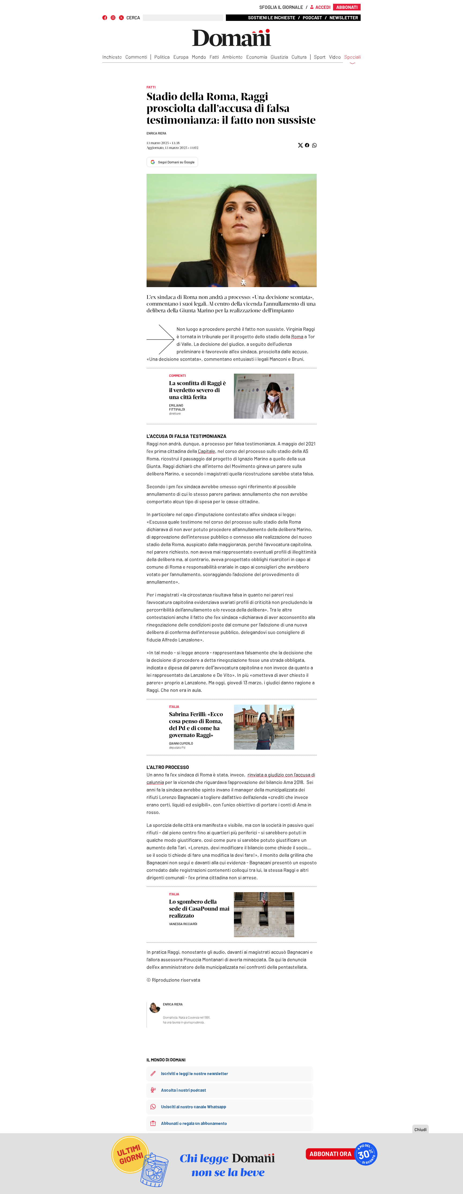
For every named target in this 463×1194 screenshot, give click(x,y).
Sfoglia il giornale (281, 7)
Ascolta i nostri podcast (183, 1089)
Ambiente (232, 57)
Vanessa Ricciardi (183, 924)
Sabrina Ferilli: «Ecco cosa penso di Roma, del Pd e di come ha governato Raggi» (196, 724)
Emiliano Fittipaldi (177, 407)
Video (335, 57)
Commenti (136, 57)
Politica (162, 57)
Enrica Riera (156, 133)
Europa (180, 57)
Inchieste (112, 57)
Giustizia (279, 57)
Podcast (312, 17)
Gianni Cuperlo (181, 743)
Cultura (299, 57)
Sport (320, 57)
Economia (256, 57)
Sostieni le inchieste (271, 17)
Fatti (214, 57)
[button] (300, 145)
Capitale (206, 451)
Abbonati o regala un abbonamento (194, 1123)
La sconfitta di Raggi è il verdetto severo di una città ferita (197, 390)
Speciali (352, 57)
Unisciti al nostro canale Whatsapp (193, 1106)
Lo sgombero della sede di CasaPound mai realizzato (199, 908)
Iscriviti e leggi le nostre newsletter (194, 1073)
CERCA (133, 17)
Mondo (199, 57)
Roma (297, 336)
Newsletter (344, 17)
